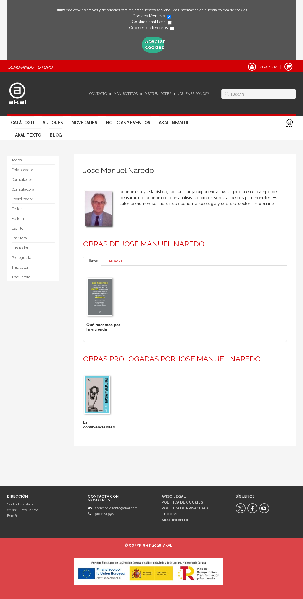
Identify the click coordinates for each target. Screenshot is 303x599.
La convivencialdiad (99, 425)
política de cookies (232, 10)
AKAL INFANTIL (175, 520)
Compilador (22, 179)
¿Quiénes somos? (193, 94)
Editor (17, 209)
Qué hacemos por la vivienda (103, 327)
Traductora (21, 277)
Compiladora (23, 189)
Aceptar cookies (154, 44)
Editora (18, 218)
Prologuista (21, 257)
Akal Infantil (174, 122)
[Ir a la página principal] (17, 92)
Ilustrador (20, 248)
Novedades (84, 122)
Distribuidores (157, 94)
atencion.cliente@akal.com (116, 508)
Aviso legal (174, 496)
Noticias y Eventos (128, 122)
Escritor (18, 228)
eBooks (115, 261)
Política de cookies (182, 502)
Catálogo (22, 122)
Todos (17, 160)
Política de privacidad (185, 508)
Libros (92, 261)
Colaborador (22, 170)
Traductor (20, 267)
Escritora (19, 238)
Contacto (98, 94)
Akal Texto (28, 135)
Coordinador (22, 199)
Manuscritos (126, 94)
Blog (56, 135)
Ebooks (169, 514)
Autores (53, 122)
